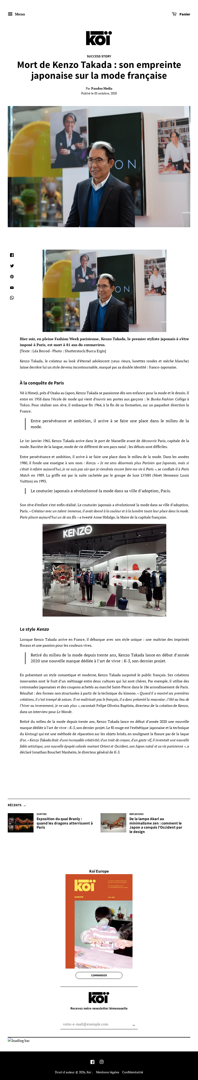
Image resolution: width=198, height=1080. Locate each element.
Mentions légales (107, 1072)
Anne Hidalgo (104, 517)
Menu (19, 14)
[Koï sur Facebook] (92, 1062)
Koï (89, 1072)
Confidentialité (132, 1072)
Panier (184, 14)
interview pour (52, 711)
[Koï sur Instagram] (102, 1062)
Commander (99, 975)
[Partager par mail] (11, 287)
